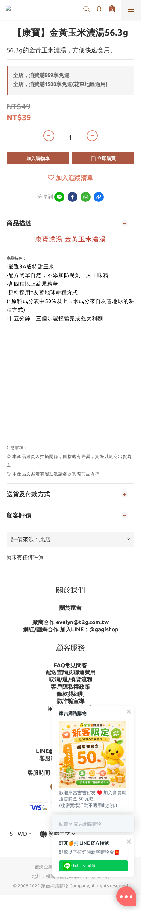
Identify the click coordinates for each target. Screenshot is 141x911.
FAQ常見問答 (70, 665)
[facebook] (72, 197)
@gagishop (103, 629)
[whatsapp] (86, 197)
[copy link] (99, 197)
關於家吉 (70, 607)
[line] (59, 197)
